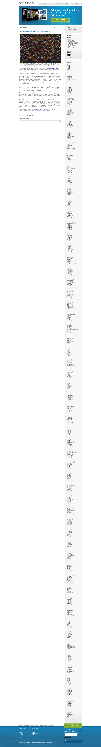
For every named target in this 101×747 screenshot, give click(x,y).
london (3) (69, 429)
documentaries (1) (70, 279)
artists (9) (68, 143)
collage (23, 118)
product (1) (69, 552)
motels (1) (69, 468)
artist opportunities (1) (71, 139)
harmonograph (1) (70, 365)
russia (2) (68, 589)
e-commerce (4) (70, 289)
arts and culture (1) (70, 145)
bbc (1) (68, 166)
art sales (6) (69, 131)
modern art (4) (69, 464)
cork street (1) (69, 239)
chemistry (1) (69, 201)
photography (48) (70, 525)
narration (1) (69, 477)
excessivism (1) (70, 302)
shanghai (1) (69, 619)
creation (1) (69, 244)
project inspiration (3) (71, 554)
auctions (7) (69, 153)
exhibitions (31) (70, 305)
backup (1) (69, 160)
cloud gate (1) (69, 213)
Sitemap (48, 742)
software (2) (69, 635)
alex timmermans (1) (70, 81)
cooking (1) (69, 236)
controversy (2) (69, 235)
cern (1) (68, 196)
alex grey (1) (69, 80)
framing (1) (69, 325)
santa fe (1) (69, 599)
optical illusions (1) (70, 499)
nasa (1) (68, 478)
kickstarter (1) (69, 417)
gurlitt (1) (68, 363)
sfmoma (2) (69, 617)
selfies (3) (68, 612)
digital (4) (68, 266)
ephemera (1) (69, 296)
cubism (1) (69, 250)
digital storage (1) (70, 271)
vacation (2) (69, 688)
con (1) (68, 230)
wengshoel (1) (69, 705)
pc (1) (68, 511)
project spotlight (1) (70, 555)
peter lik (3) (69, 518)
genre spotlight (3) (70, 344)
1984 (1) (68, 65)
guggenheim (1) (70, 360)
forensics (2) (69, 321)
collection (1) (69, 217)
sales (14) (69, 591)
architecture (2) (69, 105)
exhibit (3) (69, 303)
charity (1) (69, 200)
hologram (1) (69, 376)
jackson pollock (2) (70, 406)
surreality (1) (69, 660)
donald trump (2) (70, 281)
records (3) (69, 570)
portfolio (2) (69, 537)
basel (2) (68, 165)
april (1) (68, 104)
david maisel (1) (70, 256)
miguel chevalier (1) (70, 455)
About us (72, 3)
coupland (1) (69, 241)
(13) (67, 64)
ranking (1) (69, 567)
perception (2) (69, 512)
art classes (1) (69, 110)
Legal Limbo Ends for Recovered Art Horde (72, 41)
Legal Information (35, 742)
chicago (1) (69, 202)
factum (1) (69, 309)
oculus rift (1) (69, 495)
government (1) (70, 354)
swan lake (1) (69, 661)
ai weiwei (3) (69, 77)
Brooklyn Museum (54, 68)
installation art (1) (70, 395)
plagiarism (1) (69, 532)
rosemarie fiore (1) (70, 588)
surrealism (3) (69, 659)
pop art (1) (69, 535)
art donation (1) (70, 113)
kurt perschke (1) (70, 418)
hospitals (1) (69, 379)
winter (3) (68, 707)
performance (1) (70, 513)
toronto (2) (69, 674)
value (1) (68, 689)
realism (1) (69, 568)
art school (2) (69, 132)
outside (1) (69, 502)
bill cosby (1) (69, 170)
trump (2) (68, 682)
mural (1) (68, 472)
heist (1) (68, 370)
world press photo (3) (71, 714)
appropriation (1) (70, 102)
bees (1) (68, 167)
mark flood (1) (69, 444)
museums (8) (69, 474)
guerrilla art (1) (69, 359)
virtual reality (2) (70, 701)
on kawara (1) (69, 496)
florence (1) (69, 318)
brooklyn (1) (69, 181)
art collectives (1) (70, 111)
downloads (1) (69, 283)
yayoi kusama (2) (70, 718)
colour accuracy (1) (70, 222)
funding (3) (69, 332)
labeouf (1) (69, 420)
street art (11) (69, 651)
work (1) (68, 711)
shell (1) (68, 620)
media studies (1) (70, 449)
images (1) (69, 387)
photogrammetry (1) (70, 522)
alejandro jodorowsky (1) (71, 79)
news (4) (68, 489)
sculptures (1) (69, 605)
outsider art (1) (69, 503)
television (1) (69, 665)
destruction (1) (69, 261)
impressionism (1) (70, 389)
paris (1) (68, 507)
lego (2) (68, 421)
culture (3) (69, 252)
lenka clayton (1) (70, 422)
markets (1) (69, 445)
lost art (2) (69, 432)
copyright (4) (69, 238)
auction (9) (69, 150)
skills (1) (68, 625)
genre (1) (68, 343)
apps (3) (68, 103)
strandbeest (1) (69, 650)
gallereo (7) (69, 334)
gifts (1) (68, 349)
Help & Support (35, 733)
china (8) (68, 204)
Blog (63, 3)
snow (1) (68, 632)
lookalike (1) (69, 430)
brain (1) (68, 177)
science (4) (69, 602)
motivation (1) (69, 470)
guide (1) (68, 361)
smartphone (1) (70, 628)
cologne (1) (69, 219)
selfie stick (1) (69, 611)
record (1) (68, 569)
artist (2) (68, 137)
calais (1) (68, 188)
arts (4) (68, 144)
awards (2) (69, 159)
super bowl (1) (69, 658)
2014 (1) (68, 66)
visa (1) (68, 702)
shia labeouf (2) (70, 622)
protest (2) (69, 559)
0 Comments (21, 116)
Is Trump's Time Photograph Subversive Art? (73, 44)
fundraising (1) (69, 333)
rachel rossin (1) (70, 566)
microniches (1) (70, 454)
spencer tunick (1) (70, 639)
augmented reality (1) (71, 154)
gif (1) (68, 348)
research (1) (69, 578)
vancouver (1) (69, 691)
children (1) (69, 203)
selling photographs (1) (71, 615)
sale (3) (68, 590)
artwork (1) (69, 146)
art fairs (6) (69, 115)
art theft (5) (69, 134)
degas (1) (68, 259)
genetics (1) (69, 342)
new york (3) (69, 488)
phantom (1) (69, 520)
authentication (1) (70, 155)
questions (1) (69, 565)
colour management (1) (71, 223)
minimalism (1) (69, 458)
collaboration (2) (70, 215)
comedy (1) (69, 225)
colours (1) (69, 224)
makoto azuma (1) (70, 442)
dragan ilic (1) (69, 284)
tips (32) (68, 672)
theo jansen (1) (69, 669)
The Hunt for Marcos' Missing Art (73, 42)
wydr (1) (68, 717)
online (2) (68, 497)
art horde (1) (69, 119)
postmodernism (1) (70, 538)
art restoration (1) (70, 128)
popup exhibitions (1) (71, 536)
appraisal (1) (69, 101)
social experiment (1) (71, 634)
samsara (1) (69, 597)
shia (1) (68, 621)
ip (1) (68, 400)
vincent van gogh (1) (70, 700)
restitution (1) (69, 581)
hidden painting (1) (70, 371)
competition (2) (69, 227)
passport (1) (69, 509)
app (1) (68, 100)
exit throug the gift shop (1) (72, 307)
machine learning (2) (71, 435)
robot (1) (68, 585)
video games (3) (70, 699)
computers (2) (69, 229)
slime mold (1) (69, 627)
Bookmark (67, 741)
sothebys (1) (69, 636)
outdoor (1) (69, 501)
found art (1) (69, 324)
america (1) (69, 87)
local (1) (68, 428)
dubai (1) (68, 286)
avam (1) (68, 157)
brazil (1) (68, 178)
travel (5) (68, 679)
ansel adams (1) (70, 98)
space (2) (68, 637)
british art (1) (69, 180)
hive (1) (68, 373)
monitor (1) (69, 466)
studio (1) (68, 655)
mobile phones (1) (70, 462)
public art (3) (69, 563)
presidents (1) (69, 544)
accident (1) (69, 74)
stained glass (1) (70, 643)
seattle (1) (69, 609)
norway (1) (69, 491)
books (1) (68, 176)
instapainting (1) (70, 397)
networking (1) (69, 484)
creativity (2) (69, 245)
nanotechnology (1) (70, 476)
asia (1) (68, 147)
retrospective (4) (70, 582)
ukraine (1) (69, 685)
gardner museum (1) (70, 341)
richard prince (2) (70, 583)
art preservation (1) (70, 125)
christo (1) (69, 206)
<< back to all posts (57, 27)
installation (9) (69, 394)
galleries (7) (69, 339)
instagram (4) (69, 393)
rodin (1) (68, 587)
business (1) (69, 183)
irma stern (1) (69, 402)
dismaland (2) (69, 274)
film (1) (68, 316)
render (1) (69, 574)
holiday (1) (69, 375)
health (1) (68, 367)
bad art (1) (69, 161)
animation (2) (69, 96)
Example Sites (57, 3)
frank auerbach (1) (70, 326)
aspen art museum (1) (71, 148)
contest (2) (69, 234)
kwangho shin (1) (70, 419)
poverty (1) (69, 540)
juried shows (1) (70, 415)
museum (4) (69, 473)
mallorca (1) (69, 443)
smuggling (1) (69, 631)
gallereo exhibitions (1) (71, 336)
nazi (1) (68, 481)
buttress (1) (69, 184)
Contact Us (34, 732)
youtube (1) (69, 721)
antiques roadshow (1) (71, 99)
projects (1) (69, 556)
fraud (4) (68, 327)
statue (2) (68, 644)
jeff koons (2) (69, 407)
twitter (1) (68, 684)
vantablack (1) (69, 694)
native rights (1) (70, 480)
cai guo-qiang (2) (70, 187)
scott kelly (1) (69, 603)
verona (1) (69, 696)
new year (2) (69, 487)
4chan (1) (68, 71)
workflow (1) (69, 712)
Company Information (42, 742)
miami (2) (68, 453)
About (33, 731)
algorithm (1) (69, 83)
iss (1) (68, 404)
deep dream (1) (70, 257)
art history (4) (69, 117)
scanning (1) (69, 601)
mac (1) (68, 434)
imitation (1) (69, 388)
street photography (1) (71, 653)
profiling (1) (69, 553)
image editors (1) (70, 386)
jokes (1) (68, 411)
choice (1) (69, 205)
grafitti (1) (68, 356)
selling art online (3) (70, 614)
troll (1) (68, 681)
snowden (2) (69, 633)
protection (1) (69, 558)
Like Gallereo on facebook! (72, 29)
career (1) (68, 190)
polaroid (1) (69, 533)
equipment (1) (69, 297)
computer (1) (69, 228)
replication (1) (69, 577)
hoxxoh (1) (69, 382)
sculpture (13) (69, 604)
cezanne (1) (69, 198)
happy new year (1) (70, 364)
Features (46, 3)
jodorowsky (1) (69, 410)
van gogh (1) (69, 690)
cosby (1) (68, 240)
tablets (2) (69, 662)
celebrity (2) (69, 194)
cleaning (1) (69, 211)
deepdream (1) (69, 258)
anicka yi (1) (69, 92)
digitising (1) (69, 272)
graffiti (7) (68, 355)
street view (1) (69, 654)
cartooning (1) (69, 191)
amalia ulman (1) (70, 86)
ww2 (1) (68, 716)
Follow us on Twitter (70, 30)
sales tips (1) (69, 593)
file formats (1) (69, 315)
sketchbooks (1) (70, 624)
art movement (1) (70, 122)
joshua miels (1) (70, 412)
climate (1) (69, 212)
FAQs (67, 3)
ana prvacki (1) (69, 89)
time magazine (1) (70, 671)
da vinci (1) (69, 253)
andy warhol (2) (70, 91)
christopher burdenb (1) (71, 207)
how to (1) (69, 381)
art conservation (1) (70, 112)
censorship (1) (69, 195)
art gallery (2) (69, 116)
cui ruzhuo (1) (69, 251)
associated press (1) (70, 149)
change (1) (69, 199)
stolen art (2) (69, 648)
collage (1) (69, 216)
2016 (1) (68, 68)
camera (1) (69, 189)
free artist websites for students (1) (72, 330)
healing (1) (69, 366)
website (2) (69, 704)
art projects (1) (69, 127)
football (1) (69, 319)
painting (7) (69, 504)
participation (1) (70, 508)
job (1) (68, 409)
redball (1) (69, 571)
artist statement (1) (70, 142)
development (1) (70, 264)
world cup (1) (69, 713)
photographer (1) (70, 523)
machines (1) (69, 436)
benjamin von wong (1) (71, 168)
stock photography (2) (71, 647)
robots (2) (68, 586)
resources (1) (69, 580)
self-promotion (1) (70, 610)
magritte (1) (69, 441)
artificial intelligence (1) (71, 136)
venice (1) (69, 695)
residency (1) (69, 579)
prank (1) (68, 541)
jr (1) (68, 413)
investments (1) (70, 399)
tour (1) (68, 676)
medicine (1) (69, 450)
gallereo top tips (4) (70, 338)
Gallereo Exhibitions (36, 734)
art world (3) (69, 135)
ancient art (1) (69, 90)
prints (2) (68, 549)
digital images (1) (70, 269)
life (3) (68, 427)
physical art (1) (69, 529)
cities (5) (68, 210)
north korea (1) (69, 490)
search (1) (69, 606)
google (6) (69, 353)
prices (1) (68, 545)
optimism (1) (69, 500)
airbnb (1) (68, 78)
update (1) (69, 687)
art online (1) (69, 124)
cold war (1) (69, 214)
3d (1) (68, 69)
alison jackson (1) (70, 85)
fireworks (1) (69, 317)
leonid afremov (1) (70, 424)
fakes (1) (68, 312)
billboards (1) (69, 171)
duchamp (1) (69, 287)
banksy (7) (69, 164)
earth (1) (68, 290)
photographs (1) (70, 524)
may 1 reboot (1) (70, 446)
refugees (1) (69, 572)
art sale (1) (69, 130)
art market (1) (69, 121)
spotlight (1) (69, 640)
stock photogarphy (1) (71, 646)
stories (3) (69, 649)
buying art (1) (69, 185)
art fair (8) (68, 114)
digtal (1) (68, 273)
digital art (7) (69, 267)
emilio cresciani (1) (70, 295)
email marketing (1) (70, 294)
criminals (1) (69, 246)
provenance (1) (70, 560)
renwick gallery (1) (70, 575)
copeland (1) (69, 237)
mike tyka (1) (69, 456)
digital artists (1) (70, 268)
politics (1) (69, 534)
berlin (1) (68, 169)
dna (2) (68, 278)
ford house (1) (69, 320)
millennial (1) (69, 457)
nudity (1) (68, 492)
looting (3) (69, 431)
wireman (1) (69, 708)
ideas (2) (68, 383)
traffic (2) (68, 678)
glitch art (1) (69, 351)
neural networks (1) (70, 485)
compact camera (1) (70, 226)
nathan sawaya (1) (70, 479)
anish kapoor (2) (70, 97)
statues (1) (69, 645)
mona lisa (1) (69, 465)
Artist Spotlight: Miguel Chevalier (72, 46)
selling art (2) (69, 613)
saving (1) (69, 600)
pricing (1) (69, 546)
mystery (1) (69, 475)
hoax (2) (68, 374)
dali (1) (68, 255)
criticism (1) (69, 247)
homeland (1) (69, 377)
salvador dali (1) (70, 594)
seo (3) (68, 616)
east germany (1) (70, 291)
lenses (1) (69, 423)
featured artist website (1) (71, 314)
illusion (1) (69, 384)
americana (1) (69, 88)
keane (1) (68, 416)
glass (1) (68, 350)
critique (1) (69, 248)
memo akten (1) (70, 451)
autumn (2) (69, 156)
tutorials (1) (69, 683)
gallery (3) (69, 340)
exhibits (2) (69, 306)
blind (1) (68, 173)
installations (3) (70, 396)
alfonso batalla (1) (70, 82)
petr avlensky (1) (70, 519)
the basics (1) (69, 667)
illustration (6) (69, 385)
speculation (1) (69, 638)
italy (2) (68, 405)
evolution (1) (69, 301)
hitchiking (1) (69, 372)
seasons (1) (69, 608)
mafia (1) (68, 440)
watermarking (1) (70, 703)
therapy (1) (69, 670)
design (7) (69, 260)
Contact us (78, 3)
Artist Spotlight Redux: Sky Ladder (72, 48)
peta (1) (68, 517)
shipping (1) (69, 623)
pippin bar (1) (69, 531)
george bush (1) (70, 345)
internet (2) (69, 398)
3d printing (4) (69, 70)
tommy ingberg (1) (70, 673)
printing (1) (69, 547)
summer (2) (69, 656)
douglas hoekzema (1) (71, 282)
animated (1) (69, 94)
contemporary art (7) (70, 233)
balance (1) (69, 162)
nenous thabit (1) (70, 483)
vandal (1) (69, 692)
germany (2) (69, 347)
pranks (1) (69, 542)
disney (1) (69, 275)
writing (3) (69, 715)
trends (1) (68, 680)
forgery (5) (69, 323)
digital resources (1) (70, 270)
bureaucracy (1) (70, 182)
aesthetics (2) (69, 76)
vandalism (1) (69, 693)
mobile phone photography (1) (72, 461)
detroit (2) (68, 262)
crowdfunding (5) (70, 249)
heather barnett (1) (70, 368)
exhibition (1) (69, 304)
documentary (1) (70, 280)
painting (27, 118)
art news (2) (69, 123)
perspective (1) (69, 515)
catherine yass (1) (70, 192)
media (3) (68, 447)
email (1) (68, 293)
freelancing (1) (69, 331)
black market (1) (70, 172)
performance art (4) (70, 514)
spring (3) (68, 642)
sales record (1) (70, 592)
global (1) (68, 352)
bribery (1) (69, 179)
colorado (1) (69, 221)
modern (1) (69, 463)
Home (41, 3)
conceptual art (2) (70, 232)
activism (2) (69, 75)
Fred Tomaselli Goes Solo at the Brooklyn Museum (34, 31)
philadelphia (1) (70, 521)
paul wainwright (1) (70, 510)
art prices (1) (69, 126)
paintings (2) (69, 506)
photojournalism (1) (70, 526)
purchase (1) (69, 564)
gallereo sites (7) (70, 337)
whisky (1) (69, 706)
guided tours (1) (70, 362)
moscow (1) (69, 467)
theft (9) (68, 668)
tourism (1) (69, 677)
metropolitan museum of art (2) (72, 452)
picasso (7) (69, 530)
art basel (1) (69, 108)
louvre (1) (68, 433)
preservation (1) (70, 543)
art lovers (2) (69, 120)
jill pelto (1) (69, 408)
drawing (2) (69, 285)
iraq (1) (68, 401)
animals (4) (69, 93)
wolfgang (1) (69, 710)
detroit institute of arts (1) (71, 263)
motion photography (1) (71, 469)
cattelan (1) (69, 193)
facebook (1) (69, 308)
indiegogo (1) (69, 390)
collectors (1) (69, 218)
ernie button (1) (70, 298)
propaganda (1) (70, 557)
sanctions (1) (69, 598)
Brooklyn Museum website (43, 110)
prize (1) (68, 551)
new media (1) (69, 486)
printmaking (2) (69, 548)
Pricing (51, 3)
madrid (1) (69, 439)
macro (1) (68, 438)
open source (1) (70, 498)
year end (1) (69, 719)
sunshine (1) (69, 657)
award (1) (68, 158)
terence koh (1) (69, 666)
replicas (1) (69, 576)
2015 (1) (68, 67)
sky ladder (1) (69, 626)
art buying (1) (69, 109)
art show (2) (69, 133)
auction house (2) (70, 151)
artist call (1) (69, 138)
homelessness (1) (70, 378)
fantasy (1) (69, 313)
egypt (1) (68, 292)
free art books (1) (70, 328)
